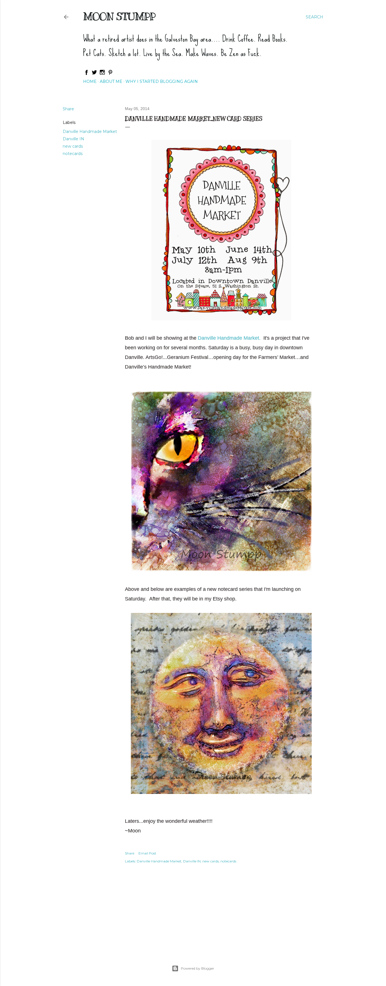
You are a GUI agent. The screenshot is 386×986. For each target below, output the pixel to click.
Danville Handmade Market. (230, 338)
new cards (73, 146)
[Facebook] (86, 73)
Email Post (147, 853)
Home (90, 81)
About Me (111, 81)
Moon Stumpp (119, 16)
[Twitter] (94, 73)
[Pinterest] (110, 73)
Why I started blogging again (161, 81)
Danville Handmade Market (90, 131)
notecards (73, 153)
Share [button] (68, 108)
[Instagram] (102, 73)
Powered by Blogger (197, 968)
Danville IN (73, 138)
